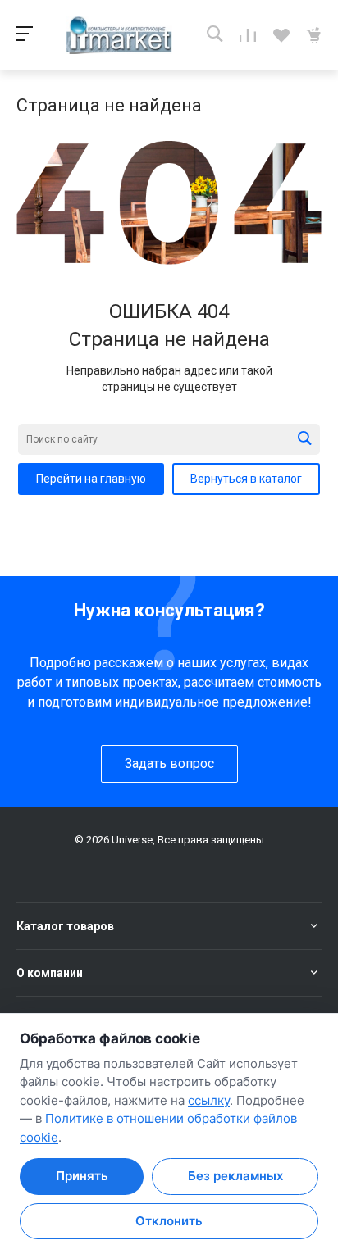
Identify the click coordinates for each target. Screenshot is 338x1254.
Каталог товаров (65, 926)
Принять (82, 1176)
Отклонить (169, 1221)
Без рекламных (235, 1176)
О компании (49, 972)
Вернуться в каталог (246, 478)
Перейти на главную (91, 478)
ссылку (209, 1100)
